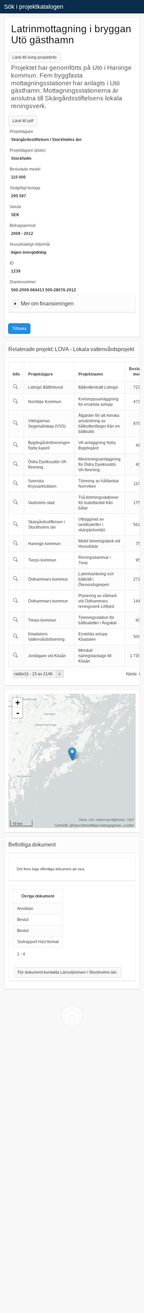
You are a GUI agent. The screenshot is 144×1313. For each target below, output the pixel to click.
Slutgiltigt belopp (25, 188)
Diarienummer (23, 282)
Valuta (15, 206)
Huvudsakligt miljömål (30, 244)
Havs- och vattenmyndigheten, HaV (106, 819)
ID (12, 263)
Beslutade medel (25, 169)
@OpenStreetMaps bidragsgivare (95, 825)
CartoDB (61, 825)
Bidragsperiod (22, 225)
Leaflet (128, 825)
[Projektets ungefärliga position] (72, 754)
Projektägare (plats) (28, 150)
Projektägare (21, 131)
